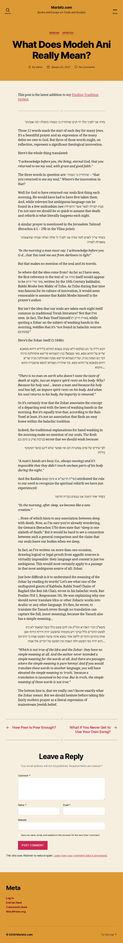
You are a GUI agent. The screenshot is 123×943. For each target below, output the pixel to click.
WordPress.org (16, 911)
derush (54, 33)
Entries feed (14, 902)
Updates (68, 33)
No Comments (87, 67)
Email (66, 805)
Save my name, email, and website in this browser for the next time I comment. (60, 835)
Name (22, 805)
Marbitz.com (61, 7)
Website (22, 819)
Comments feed (16, 907)
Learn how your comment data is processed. (80, 855)
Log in (10, 898)
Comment (24, 775)
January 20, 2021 (60, 67)
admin (39, 67)
